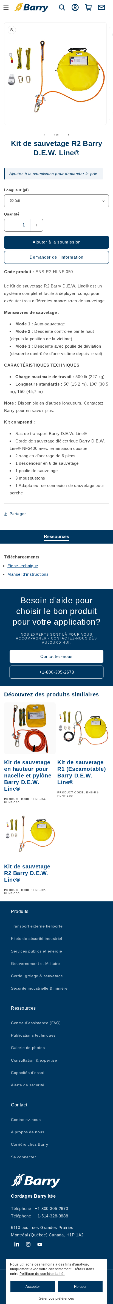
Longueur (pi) (16, 190)
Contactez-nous (56, 656)
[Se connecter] (75, 7)
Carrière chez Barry (29, 1144)
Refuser (80, 1286)
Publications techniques (33, 1035)
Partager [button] (18, 513)
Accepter (33, 1286)
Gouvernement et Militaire (35, 963)
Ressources (56, 536)
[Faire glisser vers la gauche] (44, 135)
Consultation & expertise (34, 1060)
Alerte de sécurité (27, 1085)
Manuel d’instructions (28, 574)
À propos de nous (27, 1132)
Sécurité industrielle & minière (39, 988)
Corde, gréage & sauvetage (37, 976)
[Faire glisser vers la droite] (69, 135)
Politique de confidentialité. (41, 1274)
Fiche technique (22, 565)
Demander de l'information (56, 257)
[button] (6, 7)
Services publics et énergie (36, 951)
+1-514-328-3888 (51, 1216)
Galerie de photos (28, 1047)
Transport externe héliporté (37, 926)
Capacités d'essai (27, 1072)
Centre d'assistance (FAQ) (36, 1023)
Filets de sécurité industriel (36, 938)
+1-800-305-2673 (56, 672)
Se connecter (23, 1157)
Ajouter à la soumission (57, 242)
